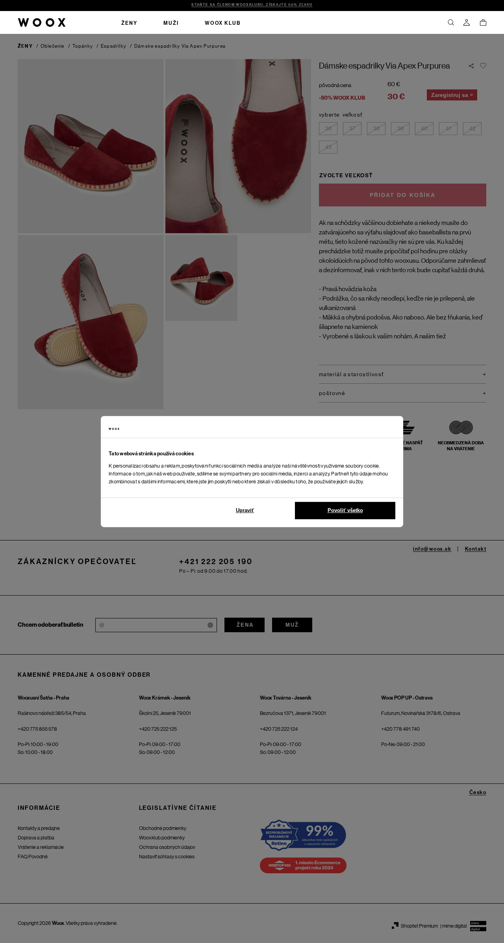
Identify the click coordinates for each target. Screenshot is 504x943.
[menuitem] (129, 22)
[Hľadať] (451, 22)
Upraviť (245, 510)
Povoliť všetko (345, 510)
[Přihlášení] (466, 22)
